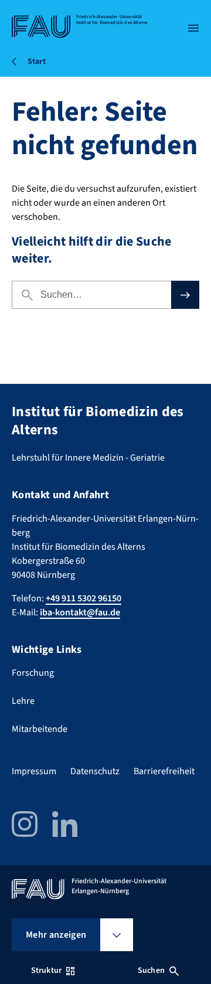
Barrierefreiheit (164, 771)
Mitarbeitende (39, 729)
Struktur (46, 970)
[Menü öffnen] (193, 28)
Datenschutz (95, 771)
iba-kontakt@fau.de (80, 612)
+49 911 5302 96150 (83, 598)
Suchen (151, 970)
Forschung (33, 672)
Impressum (34, 771)
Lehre (23, 700)
